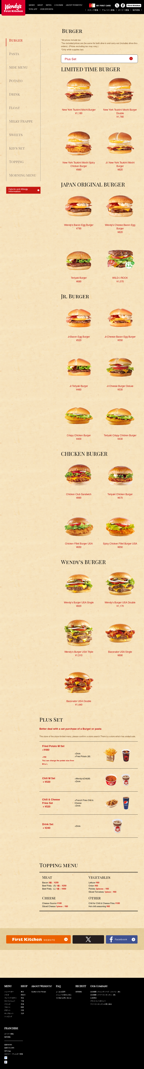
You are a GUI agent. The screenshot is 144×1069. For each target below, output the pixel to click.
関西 (22, 1007)
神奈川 (23, 995)
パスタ (6, 995)
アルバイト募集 (108, 10)
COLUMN (58, 5)
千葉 (22, 1001)
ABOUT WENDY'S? (74, 5)
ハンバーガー (9, 991)
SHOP (40, 5)
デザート (7, 1010)
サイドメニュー (9, 1001)
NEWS (48, 5)
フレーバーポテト (10, 998)
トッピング (8, 1016)
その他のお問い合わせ (63, 998)
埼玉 (22, 998)
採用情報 (79, 991)
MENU (32, 5)
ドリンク (7, 1004)
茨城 (22, 1004)
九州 (22, 1013)
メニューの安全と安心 (63, 995)
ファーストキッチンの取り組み (101, 1004)
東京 (22, 991)
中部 (22, 1010)
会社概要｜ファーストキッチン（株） (103, 995)
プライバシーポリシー (98, 1001)
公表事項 (93, 998)
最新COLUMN (9, 1048)
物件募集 (136, 10)
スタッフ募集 (92, 10)
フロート (7, 1007)
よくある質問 (60, 991)
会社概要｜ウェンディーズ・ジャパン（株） (105, 991)
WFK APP (33, 9)
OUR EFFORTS (46, 9)
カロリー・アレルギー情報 (13, 1054)
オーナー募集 (123, 10)
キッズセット (9, 1013)
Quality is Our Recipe (38, 991)
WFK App (7, 1051)
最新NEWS (8, 1045)
